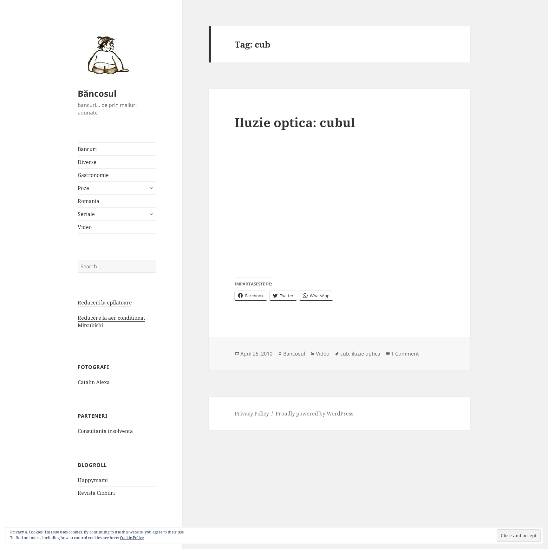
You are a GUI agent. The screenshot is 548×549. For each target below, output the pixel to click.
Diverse (87, 162)
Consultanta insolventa (105, 431)
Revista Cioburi (96, 492)
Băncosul (97, 93)
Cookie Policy (132, 537)
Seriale (86, 214)
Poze (83, 188)
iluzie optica (366, 353)
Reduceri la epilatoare (105, 302)
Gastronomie (93, 175)
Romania (88, 201)
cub (344, 353)
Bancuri (87, 149)
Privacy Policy (252, 413)
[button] (106, 54)
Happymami (93, 480)
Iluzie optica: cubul (295, 122)
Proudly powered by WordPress (314, 413)
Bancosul (294, 353)
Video (85, 227)
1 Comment (405, 353)
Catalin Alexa (94, 382)
